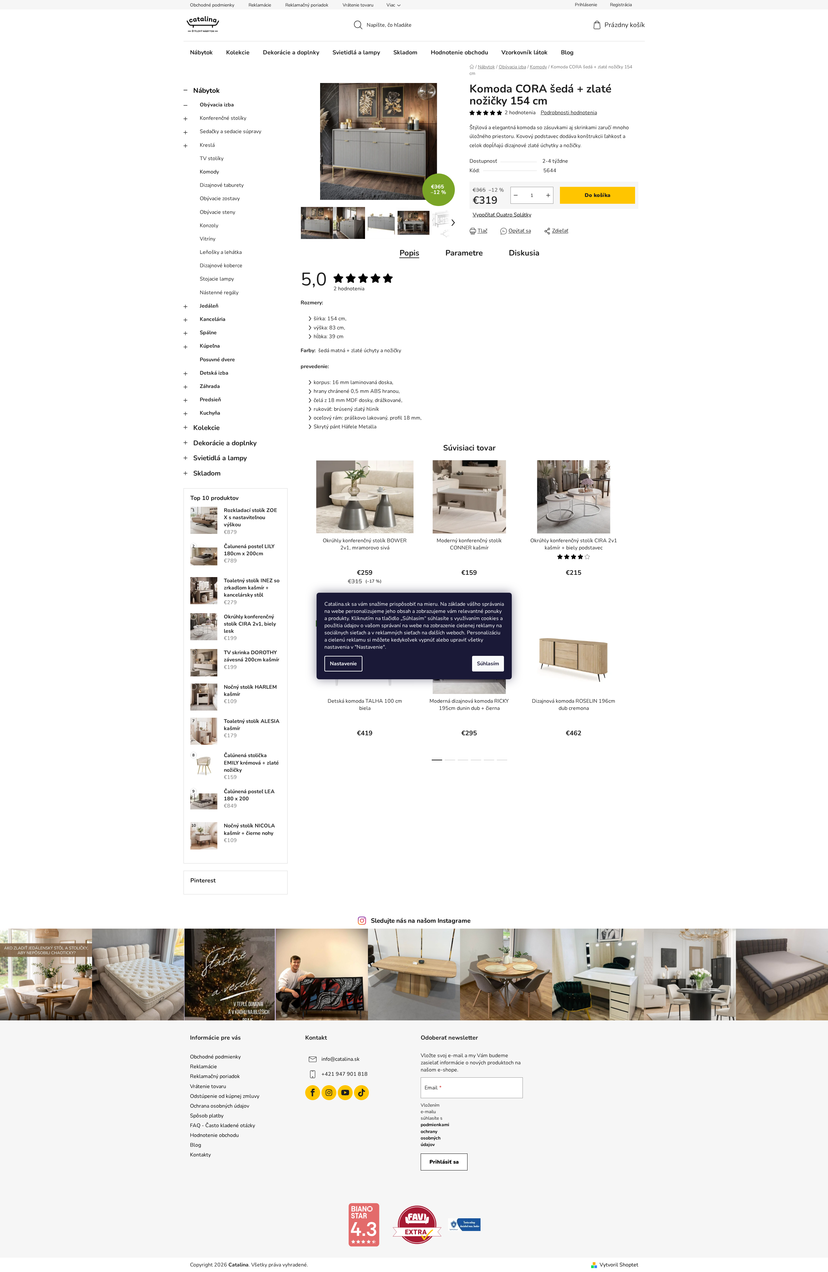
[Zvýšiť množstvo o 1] (548, 195)
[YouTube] (345, 1092)
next (633, 528)
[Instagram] (328, 1092)
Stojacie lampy (217, 279)
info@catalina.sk (340, 1059)
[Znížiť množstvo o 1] (516, 195)
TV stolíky (212, 158)
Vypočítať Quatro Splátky (502, 214)
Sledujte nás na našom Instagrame (420, 921)
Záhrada (210, 386)
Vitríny (207, 238)
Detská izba (214, 373)
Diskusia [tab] (524, 253)
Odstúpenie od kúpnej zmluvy (224, 1096)
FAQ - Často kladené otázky (222, 1125)
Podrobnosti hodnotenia (569, 112)
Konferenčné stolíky (223, 118)
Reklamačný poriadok (306, 5)
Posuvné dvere (217, 359)
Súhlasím (488, 663)
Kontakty (200, 1154)
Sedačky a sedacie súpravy (230, 131)
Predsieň (210, 399)
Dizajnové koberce (221, 265)
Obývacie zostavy (220, 198)
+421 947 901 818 (344, 1074)
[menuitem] (201, 52)
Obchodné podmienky (212, 5)
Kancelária (212, 319)
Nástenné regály (219, 292)
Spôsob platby (207, 1115)
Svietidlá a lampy (220, 458)
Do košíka (597, 195)
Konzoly (209, 225)
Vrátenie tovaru (358, 5)
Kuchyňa (210, 413)
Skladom (207, 473)
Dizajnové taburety (222, 185)
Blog (195, 1145)
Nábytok (206, 90)
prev (306, 528)
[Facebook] (312, 1092)
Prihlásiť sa (444, 1162)
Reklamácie (260, 5)
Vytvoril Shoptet (619, 1264)
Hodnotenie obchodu (214, 1135)
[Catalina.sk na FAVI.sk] (417, 1224)
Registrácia (621, 5)
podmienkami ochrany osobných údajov (435, 1135)
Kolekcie (206, 427)
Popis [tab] (409, 253)
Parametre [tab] (464, 253)
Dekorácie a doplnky (225, 443)
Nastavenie (343, 663)
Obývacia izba (217, 104)
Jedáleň (209, 306)
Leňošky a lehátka (221, 252)
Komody (209, 171)
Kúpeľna (210, 346)
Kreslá (207, 145)
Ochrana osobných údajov (219, 1106)
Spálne (208, 332)
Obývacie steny (217, 212)
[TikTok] (361, 1092)
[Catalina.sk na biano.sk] (364, 1224)
